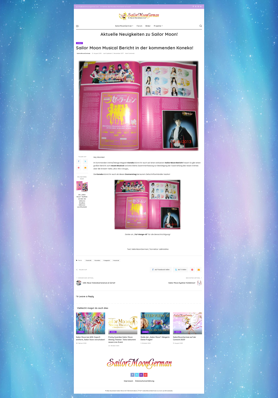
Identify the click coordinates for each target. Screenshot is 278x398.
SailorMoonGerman (83, 53)
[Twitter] (195, 6)
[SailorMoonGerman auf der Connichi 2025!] (187, 323)
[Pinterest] (78, 167)
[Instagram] (198, 6)
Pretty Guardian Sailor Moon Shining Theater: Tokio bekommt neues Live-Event (122, 339)
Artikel (79, 43)
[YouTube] (200, 6)
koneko (97, 260)
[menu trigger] (78, 26)
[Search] (200, 26)
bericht (89, 260)
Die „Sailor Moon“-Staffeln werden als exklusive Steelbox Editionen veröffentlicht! (82, 201)
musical (116, 260)
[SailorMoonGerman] (139, 16)
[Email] (85, 167)
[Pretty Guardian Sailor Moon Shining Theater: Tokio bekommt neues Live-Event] (122, 323)
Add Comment (130, 53)
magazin (107, 260)
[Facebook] (193, 6)
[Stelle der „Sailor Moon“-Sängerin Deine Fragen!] (155, 323)
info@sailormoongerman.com (88, 7)
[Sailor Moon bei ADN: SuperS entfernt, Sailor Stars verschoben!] (90, 323)
